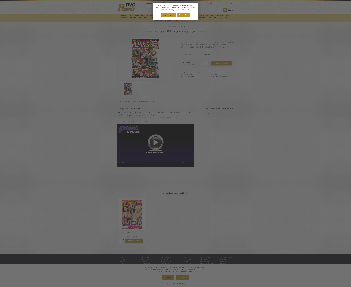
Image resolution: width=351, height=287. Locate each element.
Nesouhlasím (168, 15)
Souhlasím (183, 15)
